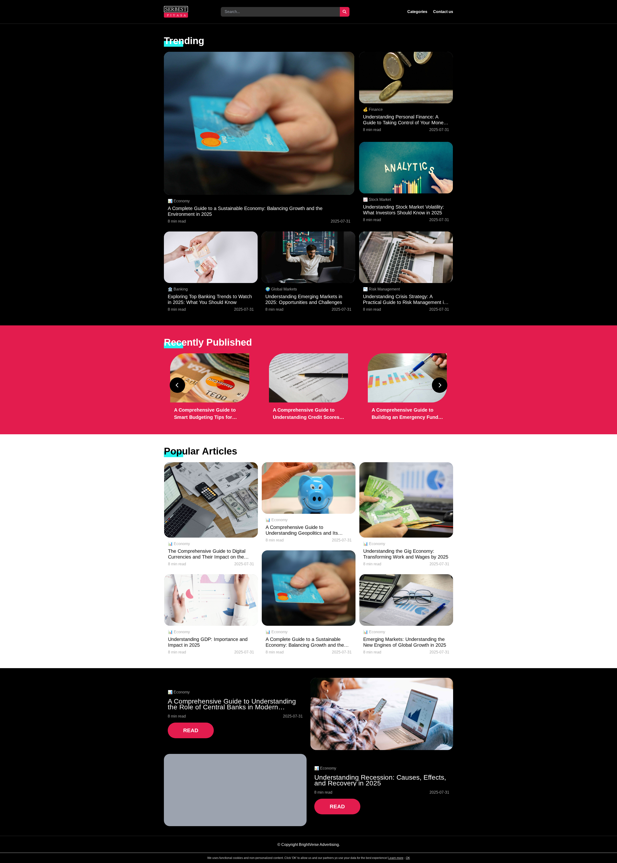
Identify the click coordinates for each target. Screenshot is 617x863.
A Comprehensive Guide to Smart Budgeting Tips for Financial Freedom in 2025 (205, 414)
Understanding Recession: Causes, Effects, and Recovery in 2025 (380, 780)
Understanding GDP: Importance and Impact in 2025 (208, 642)
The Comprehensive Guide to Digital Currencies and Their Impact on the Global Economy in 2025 (206, 554)
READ (190, 730)
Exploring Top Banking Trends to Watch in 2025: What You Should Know (210, 299)
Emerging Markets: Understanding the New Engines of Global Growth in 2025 (404, 642)
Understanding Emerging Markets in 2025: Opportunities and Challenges (303, 299)
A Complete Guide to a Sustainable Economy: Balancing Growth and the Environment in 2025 (245, 211)
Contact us (443, 12)
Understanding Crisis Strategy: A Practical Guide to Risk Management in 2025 (404, 299)
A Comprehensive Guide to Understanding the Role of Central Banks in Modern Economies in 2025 (232, 704)
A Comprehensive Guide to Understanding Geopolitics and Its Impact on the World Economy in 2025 (307, 530)
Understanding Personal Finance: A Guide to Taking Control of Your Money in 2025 (404, 119)
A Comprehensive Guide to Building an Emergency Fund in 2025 (405, 414)
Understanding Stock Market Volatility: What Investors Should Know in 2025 (403, 209)
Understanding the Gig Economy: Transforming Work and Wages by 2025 (405, 554)
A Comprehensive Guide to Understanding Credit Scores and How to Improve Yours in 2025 (306, 414)
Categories (417, 12)
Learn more (395, 858)
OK (408, 858)
